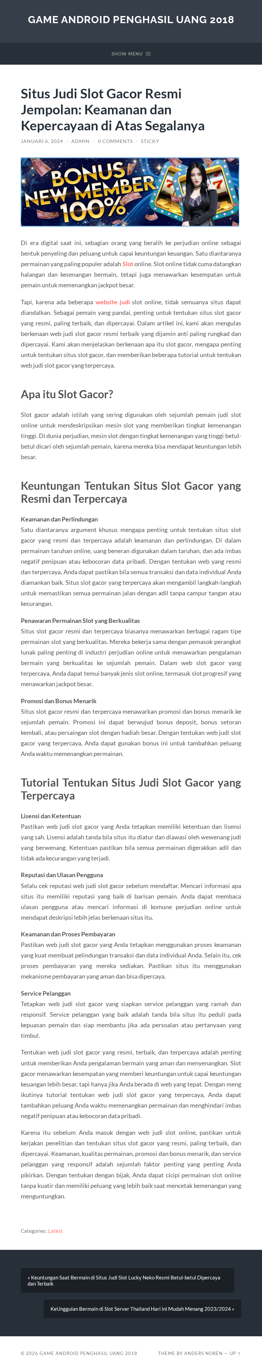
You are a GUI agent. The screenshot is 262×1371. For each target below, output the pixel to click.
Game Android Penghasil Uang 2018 (131, 20)
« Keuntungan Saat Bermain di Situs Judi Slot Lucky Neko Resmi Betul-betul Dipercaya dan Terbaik (124, 1280)
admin (80, 141)
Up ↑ (235, 1353)
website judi (113, 302)
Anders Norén (203, 1353)
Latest (55, 1231)
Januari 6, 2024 (42, 141)
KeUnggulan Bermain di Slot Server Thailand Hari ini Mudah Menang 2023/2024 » (142, 1309)
